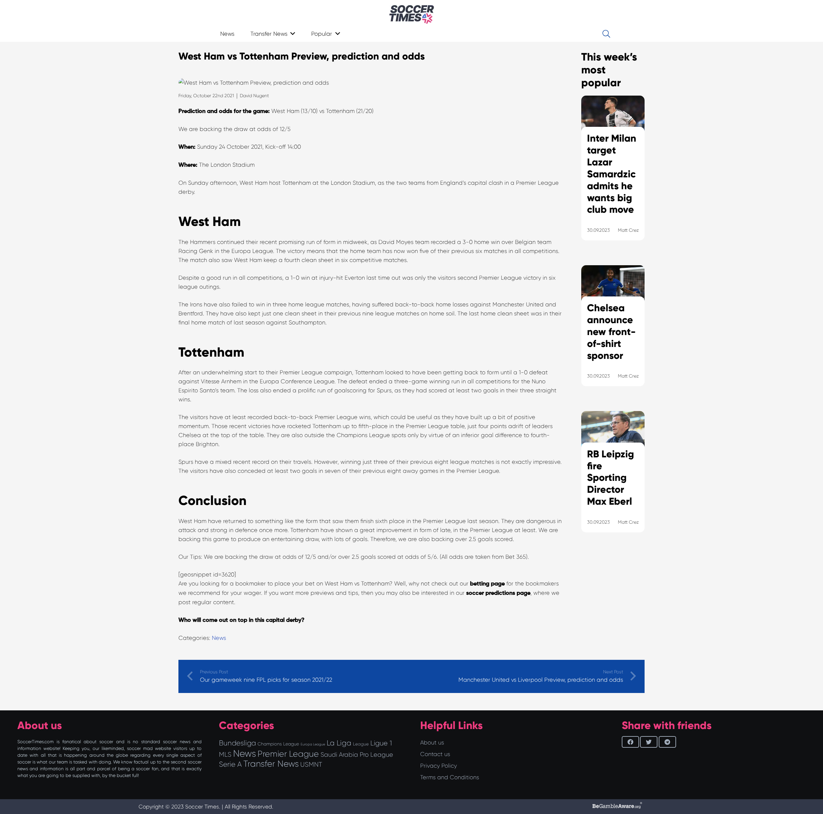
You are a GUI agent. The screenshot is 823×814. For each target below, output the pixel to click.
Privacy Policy (438, 766)
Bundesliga (237, 743)
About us (432, 742)
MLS (225, 754)
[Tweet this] (648, 742)
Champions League (278, 743)
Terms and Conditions (449, 777)
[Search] (606, 34)
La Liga (339, 743)
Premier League (288, 754)
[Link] (411, 14)
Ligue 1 (381, 743)
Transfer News (271, 764)
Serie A (230, 764)
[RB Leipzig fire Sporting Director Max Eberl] (613, 479)
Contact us (435, 754)
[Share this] (630, 742)
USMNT (311, 764)
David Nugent (254, 95)
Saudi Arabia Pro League (357, 754)
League (361, 744)
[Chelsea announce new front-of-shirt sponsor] (613, 333)
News (219, 638)
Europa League (313, 744)
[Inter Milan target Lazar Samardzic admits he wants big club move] (613, 176)
